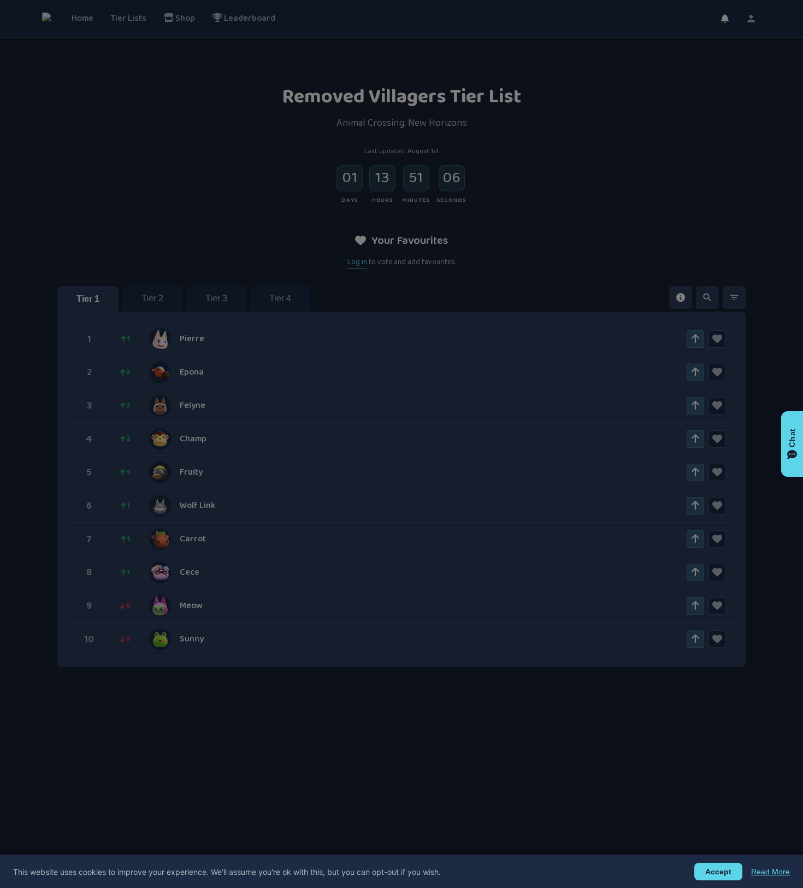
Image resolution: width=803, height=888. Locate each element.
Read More (770, 871)
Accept (718, 871)
